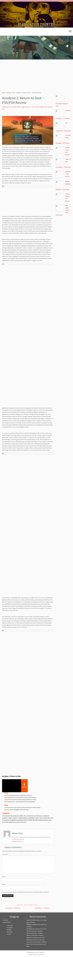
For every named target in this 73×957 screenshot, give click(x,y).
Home (3, 93)
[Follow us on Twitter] (3, 31)
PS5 (16, 107)
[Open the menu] (70, 31)
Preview (4, 920)
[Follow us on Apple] (11, 31)
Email (4, 884)
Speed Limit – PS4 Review (12, 908)
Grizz (3, 109)
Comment (5, 854)
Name (4, 877)
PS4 (14, 93)
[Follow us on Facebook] (6, 31)
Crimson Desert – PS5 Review (36, 931)
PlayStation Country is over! (41, 929)
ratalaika (41, 107)
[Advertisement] (36, 75)
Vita (8, 934)
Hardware (9, 925)
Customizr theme (40, 954)
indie (32, 107)
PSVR (8, 932)
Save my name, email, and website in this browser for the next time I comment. (26, 892)
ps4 (35, 107)
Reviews (9, 93)
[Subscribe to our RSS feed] (8, 31)
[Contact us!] (13, 31)
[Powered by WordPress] (45, 952)
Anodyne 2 (28, 107)
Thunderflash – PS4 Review (42, 908)
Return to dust (47, 107)
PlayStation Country (34, 952)
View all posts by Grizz (17, 841)
